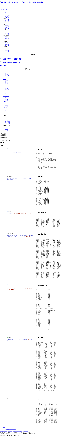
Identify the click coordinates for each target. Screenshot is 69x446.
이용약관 (10, 431)
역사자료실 (7, 85)
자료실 (4, 84)
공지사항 (6, 80)
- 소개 (6, 32)
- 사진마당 (7, 34)
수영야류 (4, 90)
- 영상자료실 (7, 27)
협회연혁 (6, 74)
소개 (5, 92)
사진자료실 (7, 87)
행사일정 (6, 81)
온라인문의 (26, 431)
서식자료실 (7, 89)
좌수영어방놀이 (6, 96)
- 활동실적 (7, 33)
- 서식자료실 (7, 28)
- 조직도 (6, 16)
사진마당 (6, 100)
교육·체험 (6, 83)
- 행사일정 (7, 20)
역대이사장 (7, 75)
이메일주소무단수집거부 (17, 431)
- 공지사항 (7, 19)
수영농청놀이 (5, 101)
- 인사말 (6, 12)
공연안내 (6, 82)
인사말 (6, 73)
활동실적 (6, 93)
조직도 (6, 76)
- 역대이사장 (7, 15)
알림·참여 (4, 79)
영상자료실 (7, 88)
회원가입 (5, 9)
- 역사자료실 (7, 25)
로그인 (1, 9)
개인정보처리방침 (3, 431)
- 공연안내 (7, 21)
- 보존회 (6, 30)
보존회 (6, 91)
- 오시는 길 (7, 17)
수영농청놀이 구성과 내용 (11, 429)
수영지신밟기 (5, 107)
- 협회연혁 (7, 13)
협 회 (4, 72)
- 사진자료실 (7, 26)
